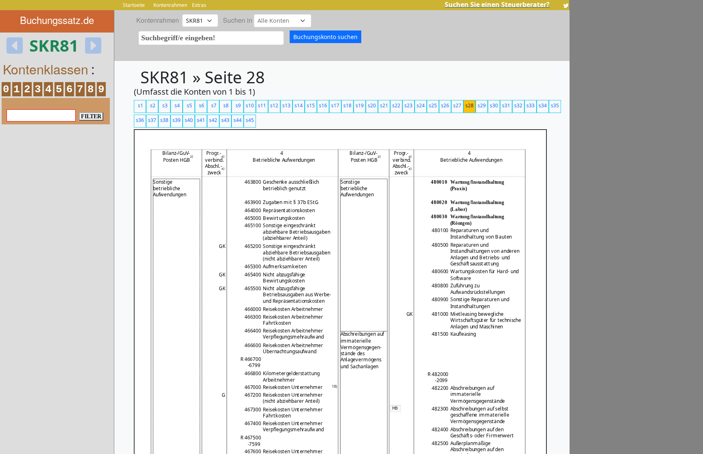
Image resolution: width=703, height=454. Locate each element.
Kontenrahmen (170, 5)
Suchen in (237, 20)
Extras (199, 5)
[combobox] (211, 38)
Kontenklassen (45, 68)
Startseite (134, 5)
